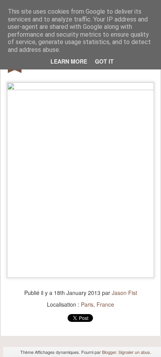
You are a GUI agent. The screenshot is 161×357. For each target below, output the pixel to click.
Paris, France (97, 304)
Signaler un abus (134, 352)
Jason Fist (124, 293)
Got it (104, 61)
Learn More (68, 61)
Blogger (109, 352)
